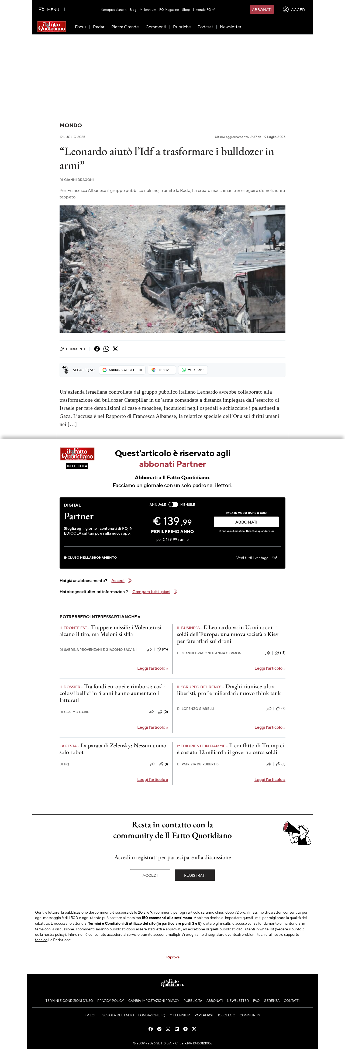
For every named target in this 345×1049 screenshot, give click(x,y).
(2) (283, 708)
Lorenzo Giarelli (196, 709)
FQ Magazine (169, 9)
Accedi (150, 875)
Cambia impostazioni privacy (153, 1000)
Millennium (148, 9)
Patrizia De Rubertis (198, 764)
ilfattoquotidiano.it (113, 9)
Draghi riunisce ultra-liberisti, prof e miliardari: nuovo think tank (229, 689)
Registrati (195, 875)
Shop (186, 9)
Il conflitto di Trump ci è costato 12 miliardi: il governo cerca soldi (230, 748)
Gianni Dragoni (77, 180)
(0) (166, 712)
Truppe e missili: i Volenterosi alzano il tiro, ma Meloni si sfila (110, 630)
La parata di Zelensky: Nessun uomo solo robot (113, 748)
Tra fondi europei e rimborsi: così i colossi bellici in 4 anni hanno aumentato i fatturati (113, 693)
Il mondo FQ (202, 9)
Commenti (75, 349)
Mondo (71, 125)
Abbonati (262, 9)
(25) (165, 649)
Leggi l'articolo (152, 668)
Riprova (173, 956)
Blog (133, 9)
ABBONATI (246, 522)
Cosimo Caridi (75, 712)
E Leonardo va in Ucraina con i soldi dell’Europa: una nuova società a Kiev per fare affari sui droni (227, 634)
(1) (166, 764)
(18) (282, 653)
